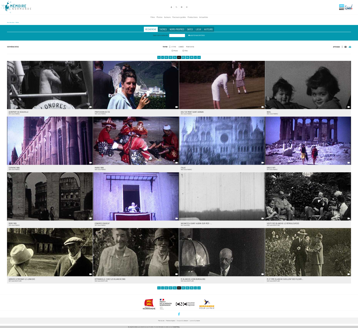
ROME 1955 (13, 223)
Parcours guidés (179, 17)
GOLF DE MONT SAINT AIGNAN (192, 112)
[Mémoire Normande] (129, 17)
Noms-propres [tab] (177, 29)
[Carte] (349, 47)
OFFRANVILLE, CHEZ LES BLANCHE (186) (110, 279)
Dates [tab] (190, 29)
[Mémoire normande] (16, 7)
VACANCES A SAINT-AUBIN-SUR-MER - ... (196, 223)
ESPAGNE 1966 (14, 167)
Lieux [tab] (198, 29)
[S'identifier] (171, 7)
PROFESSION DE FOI (102, 112)
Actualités (203, 17)
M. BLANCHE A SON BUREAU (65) (193, 279)
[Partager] (186, 7)
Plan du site (161, 320)
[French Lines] (348, 7)
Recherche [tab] (150, 29)
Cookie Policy (176, 326)
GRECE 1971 (271, 167)
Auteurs (167, 17)
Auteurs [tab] (208, 29)
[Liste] (344, 47)
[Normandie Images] (341, 7)
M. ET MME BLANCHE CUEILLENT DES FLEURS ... (285, 279)
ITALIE (183, 167)
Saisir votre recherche (160, 35)
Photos (159, 17)
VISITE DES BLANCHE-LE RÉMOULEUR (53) (283, 223)
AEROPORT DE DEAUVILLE (18, 112)
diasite (198, 320)
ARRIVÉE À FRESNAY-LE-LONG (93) (22, 279)
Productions (193, 17)
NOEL (269, 112)
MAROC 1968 (99, 167)
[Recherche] (176, 7)
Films (152, 17)
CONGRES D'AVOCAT (102, 223)
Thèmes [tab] (163, 29)
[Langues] (181, 7)
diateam (186, 320)
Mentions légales (170, 320)
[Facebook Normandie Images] (179, 314)
